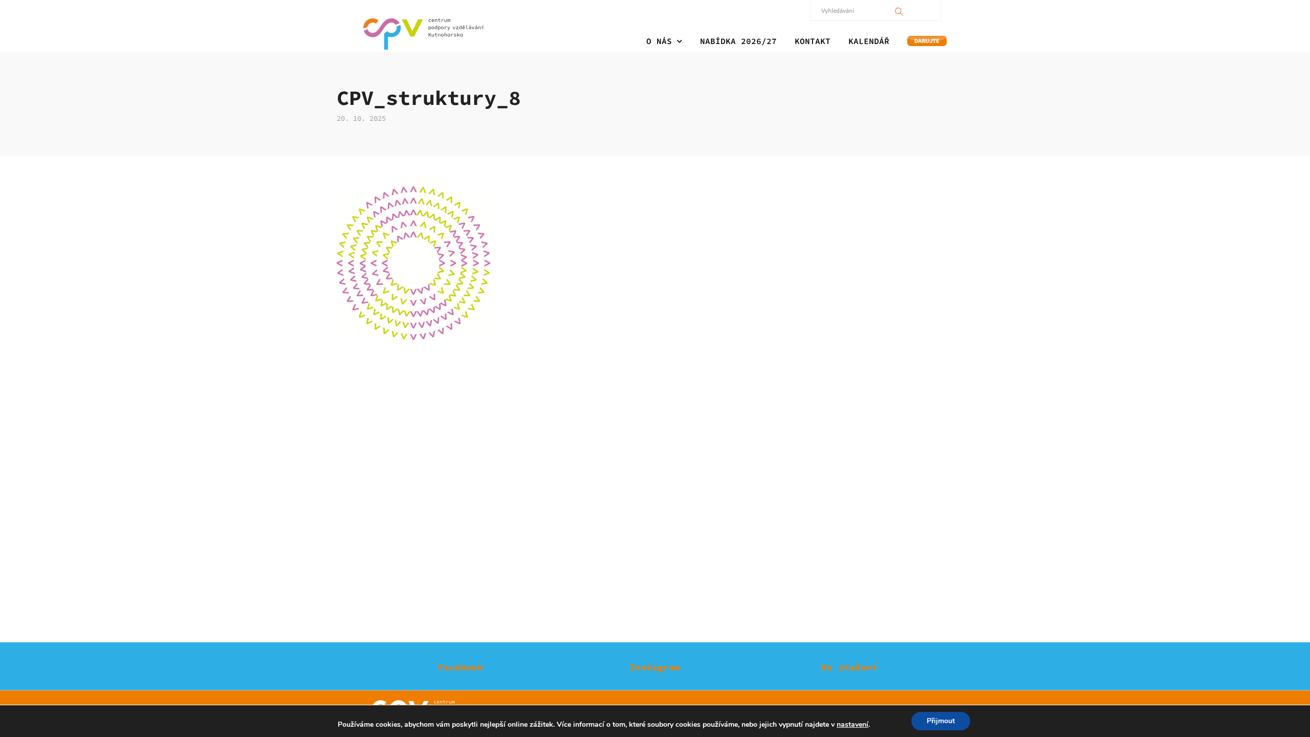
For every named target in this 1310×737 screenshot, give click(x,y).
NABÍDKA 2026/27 (738, 41)
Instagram (654, 667)
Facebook (460, 667)
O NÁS (659, 41)
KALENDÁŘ (868, 41)
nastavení (852, 724)
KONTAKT (813, 41)
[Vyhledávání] (899, 10)
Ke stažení (849, 667)
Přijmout (941, 721)
